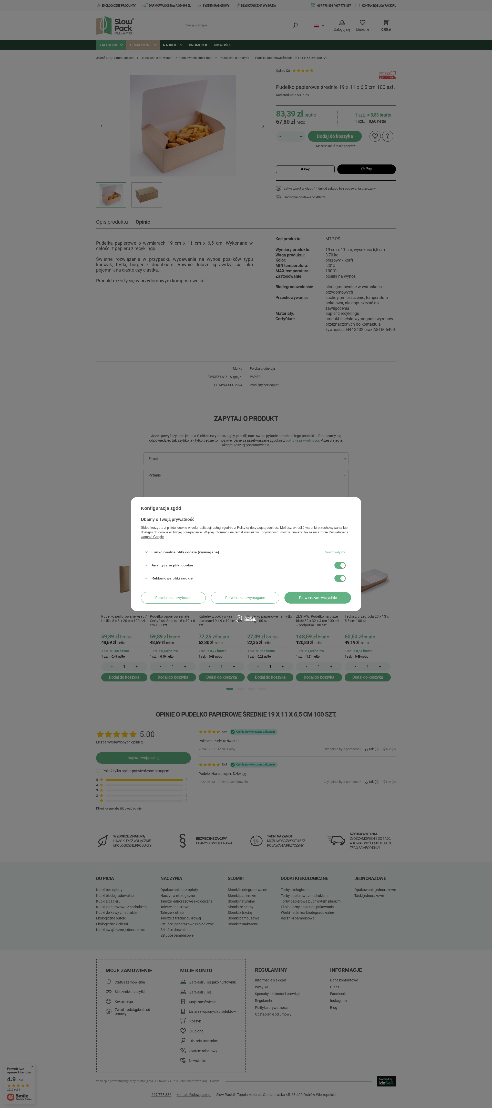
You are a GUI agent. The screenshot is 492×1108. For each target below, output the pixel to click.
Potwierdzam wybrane (173, 598)
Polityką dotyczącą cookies (257, 527)
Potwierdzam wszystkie (318, 598)
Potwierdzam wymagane (245, 598)
